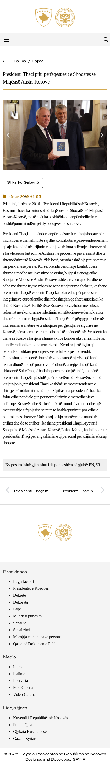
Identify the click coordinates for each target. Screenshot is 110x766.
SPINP (79, 759)
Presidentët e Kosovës (31, 588)
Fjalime (19, 673)
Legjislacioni (23, 581)
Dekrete (19, 595)
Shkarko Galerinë (23, 182)
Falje (17, 609)
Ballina (20, 61)
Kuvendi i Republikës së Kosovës (40, 718)
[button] (106, 40)
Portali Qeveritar (26, 724)
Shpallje (19, 623)
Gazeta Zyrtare (25, 738)
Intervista (20, 680)
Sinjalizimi (21, 630)
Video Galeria (24, 694)
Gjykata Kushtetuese (30, 731)
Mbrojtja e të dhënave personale (38, 637)
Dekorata (20, 602)
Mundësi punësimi (28, 616)
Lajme (37, 61)
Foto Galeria (23, 687)
